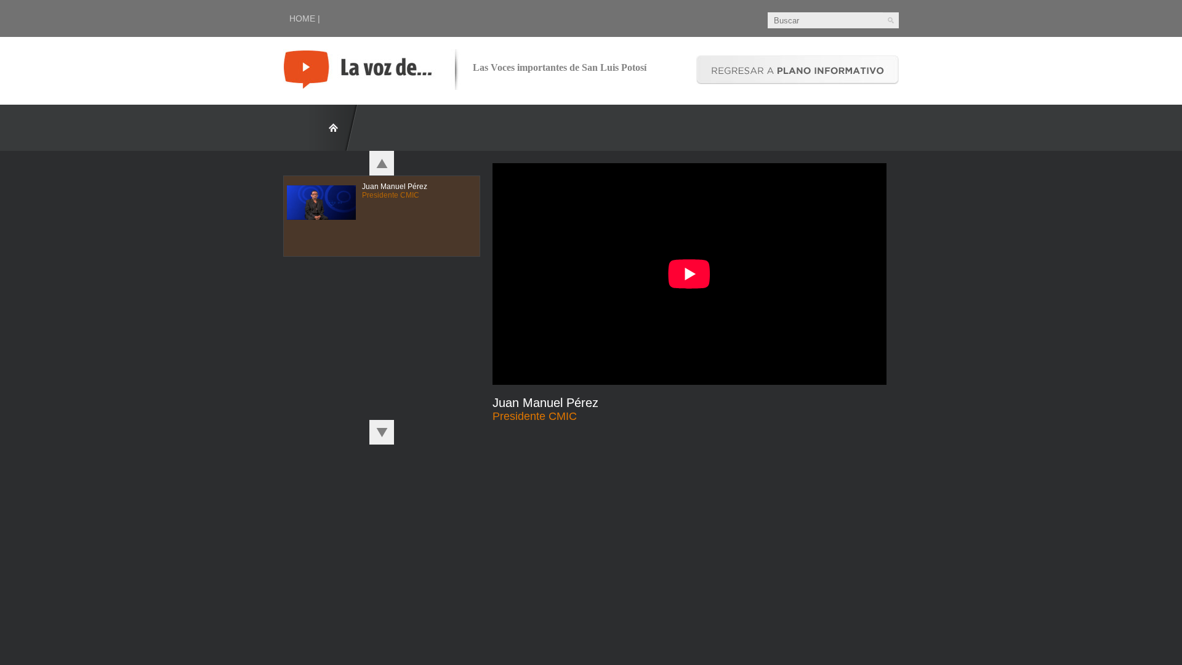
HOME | (304, 18)
